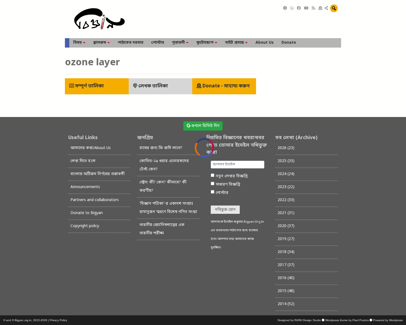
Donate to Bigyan (86, 213)
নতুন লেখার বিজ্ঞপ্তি (232, 176)
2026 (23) (286, 148)
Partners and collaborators (94, 200)
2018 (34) (286, 252)
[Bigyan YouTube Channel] (306, 8)
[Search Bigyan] (334, 8)
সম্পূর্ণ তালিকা (89, 86)
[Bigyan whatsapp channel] (292, 8)
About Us (264, 42)
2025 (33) (286, 161)
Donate (288, 42)
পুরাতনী (178, 42)
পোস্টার (157, 42)
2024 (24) (286, 174)
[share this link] (326, 8)
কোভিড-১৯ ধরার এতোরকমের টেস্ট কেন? (164, 165)
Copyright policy (84, 226)
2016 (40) (286, 278)
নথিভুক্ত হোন (225, 209)
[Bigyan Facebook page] (299, 8)
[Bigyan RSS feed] (313, 8)
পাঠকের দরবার (130, 42)
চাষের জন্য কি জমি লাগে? (160, 148)
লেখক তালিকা (152, 86)
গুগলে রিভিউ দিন (205, 126)
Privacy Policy (58, 320)
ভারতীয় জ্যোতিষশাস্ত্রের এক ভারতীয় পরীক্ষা (161, 229)
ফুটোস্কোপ (204, 42)
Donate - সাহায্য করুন (225, 86)
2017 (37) (286, 265)
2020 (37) (286, 226)
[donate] (320, 8)
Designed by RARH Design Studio (299, 320)
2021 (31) (286, 213)
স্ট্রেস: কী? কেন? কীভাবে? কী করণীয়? (162, 186)
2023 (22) (286, 187)
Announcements (85, 187)
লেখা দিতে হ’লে (83, 161)
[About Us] (285, 8)
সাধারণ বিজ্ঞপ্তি (228, 184)
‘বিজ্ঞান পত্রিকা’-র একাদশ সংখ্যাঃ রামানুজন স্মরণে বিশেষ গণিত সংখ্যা (168, 208)
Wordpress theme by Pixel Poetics (347, 320)
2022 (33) (286, 200)
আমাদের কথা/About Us (90, 148)
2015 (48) (286, 291)
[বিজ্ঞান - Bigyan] (99, 19)
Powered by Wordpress (388, 320)
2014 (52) (286, 304)
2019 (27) (286, 239)
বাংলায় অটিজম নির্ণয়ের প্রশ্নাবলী (97, 174)
